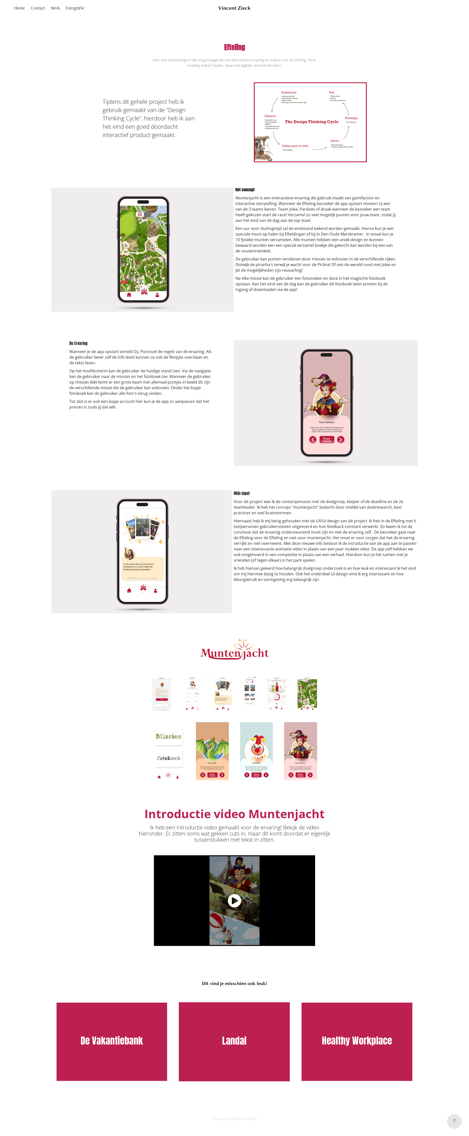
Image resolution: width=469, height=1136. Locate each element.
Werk (55, 8)
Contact (38, 8)
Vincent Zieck (234, 7)
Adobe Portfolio (244, 1118)
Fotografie (75, 8)
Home (19, 8)
